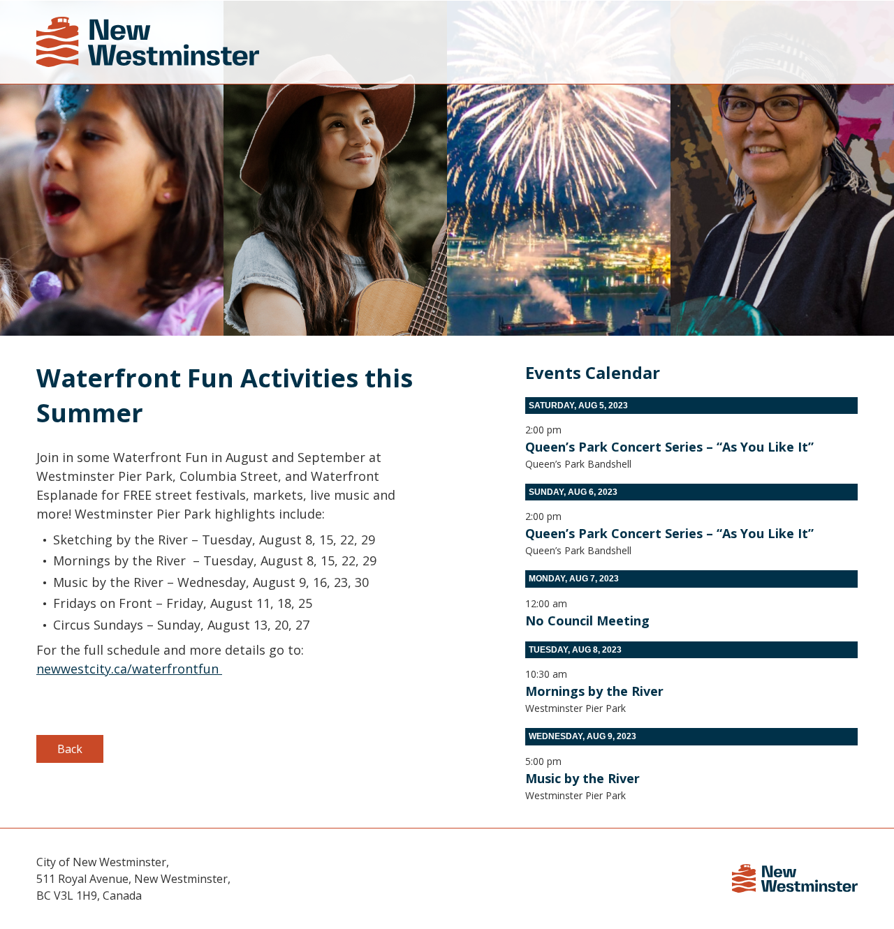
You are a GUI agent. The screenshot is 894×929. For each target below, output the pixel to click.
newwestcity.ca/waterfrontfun (129, 668)
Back (69, 749)
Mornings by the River (594, 691)
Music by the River (582, 778)
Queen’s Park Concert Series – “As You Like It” (669, 446)
